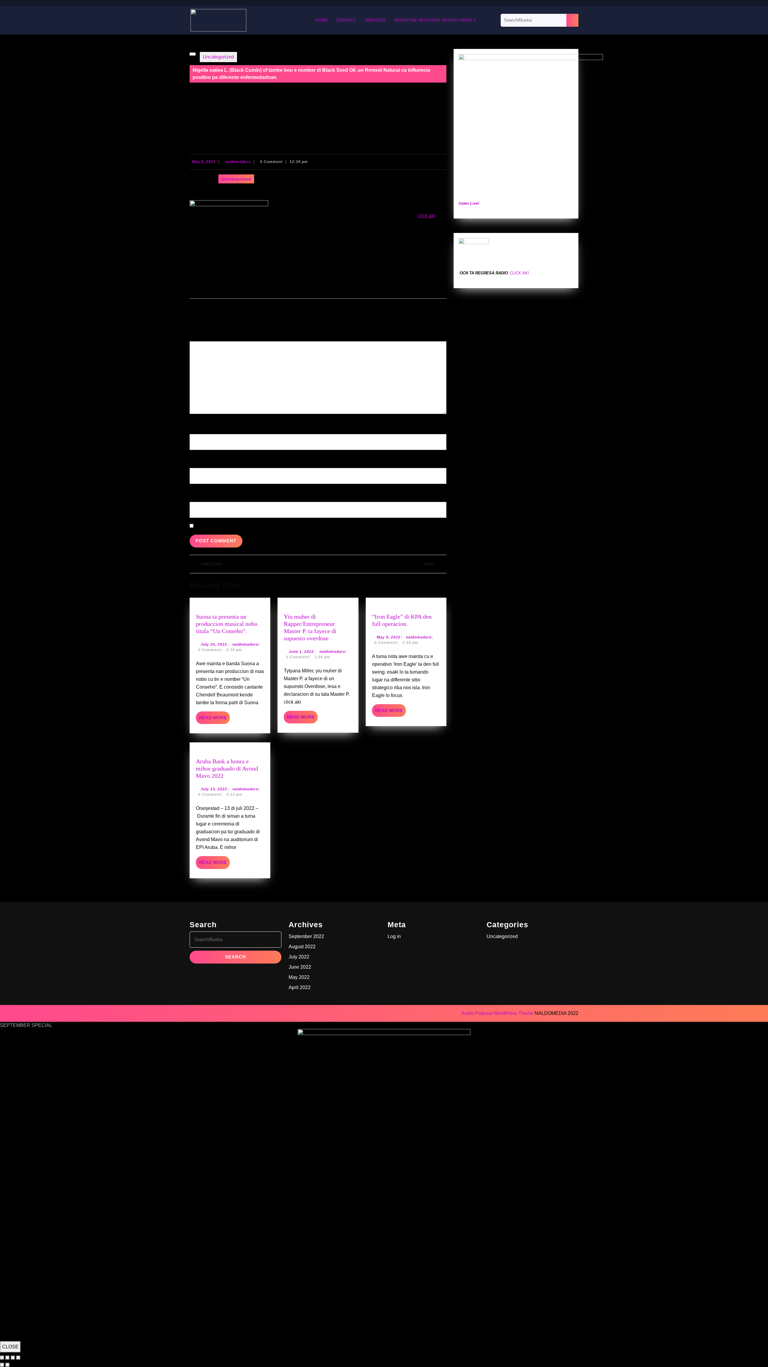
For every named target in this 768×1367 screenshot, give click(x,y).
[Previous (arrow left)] (2, 1365)
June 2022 (300, 967)
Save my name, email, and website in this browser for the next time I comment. (277, 526)
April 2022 (299, 987)
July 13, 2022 (214, 789)
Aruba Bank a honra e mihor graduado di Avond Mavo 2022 (227, 768)
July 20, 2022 (214, 644)
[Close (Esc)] (18, 1358)
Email (197, 458)
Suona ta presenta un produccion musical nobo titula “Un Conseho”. (226, 623)
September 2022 (306, 936)
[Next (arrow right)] (7, 1365)
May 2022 (299, 977)
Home (321, 20)
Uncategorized (218, 56)
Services (375, 20)
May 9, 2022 (204, 162)
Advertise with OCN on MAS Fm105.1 (435, 20)
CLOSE (10, 1346)
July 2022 (299, 956)
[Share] (13, 1358)
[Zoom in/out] (2, 1358)
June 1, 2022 (301, 652)
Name (198, 424)
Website (198, 492)
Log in (394, 936)
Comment (201, 331)
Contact (346, 20)
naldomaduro (238, 162)
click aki (426, 215)
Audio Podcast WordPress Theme (497, 1013)
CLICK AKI (519, 273)
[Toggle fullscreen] (7, 1358)
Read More (214, 719)
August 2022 (302, 946)
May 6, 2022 (388, 637)
